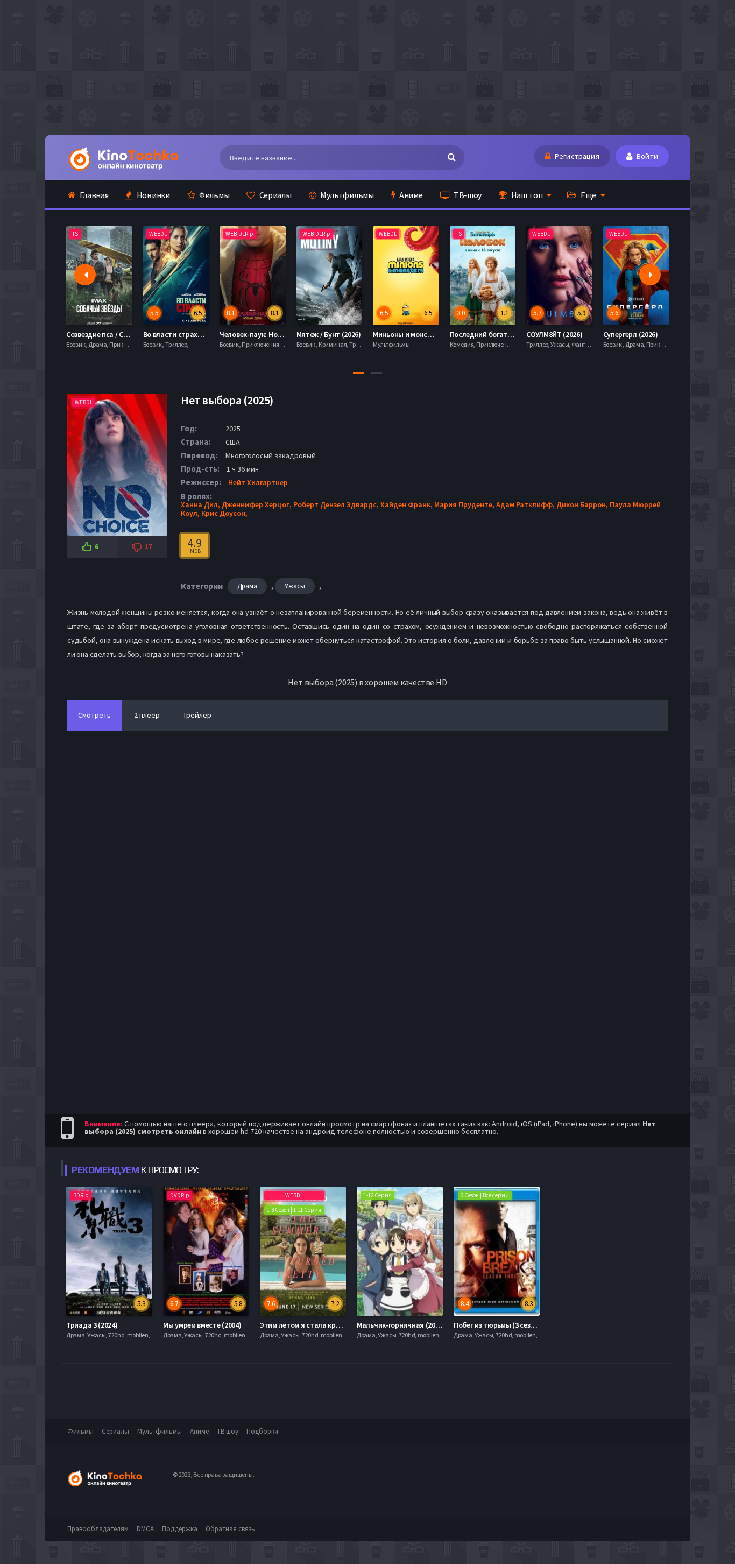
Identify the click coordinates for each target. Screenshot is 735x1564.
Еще (587, 195)
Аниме (410, 195)
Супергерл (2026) (554, 334)
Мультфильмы (346, 195)
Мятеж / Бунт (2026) (252, 334)
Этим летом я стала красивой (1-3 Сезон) (328, 1325)
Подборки (262, 1431)
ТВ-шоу (467, 195)
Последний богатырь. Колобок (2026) (435, 334)
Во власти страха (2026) (106, 334)
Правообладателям (98, 1528)
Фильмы (213, 195)
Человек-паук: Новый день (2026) (197, 334)
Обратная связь (230, 1528)
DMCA (145, 1528)
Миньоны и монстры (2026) (340, 334)
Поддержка (179, 1528)
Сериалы (275, 195)
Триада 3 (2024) (92, 1325)
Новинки (152, 195)
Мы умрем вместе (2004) (202, 1325)
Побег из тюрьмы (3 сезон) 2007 (505, 1325)
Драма (247, 586)
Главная (94, 195)
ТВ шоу (227, 1431)
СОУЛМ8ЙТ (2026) (478, 334)
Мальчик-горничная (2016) (401, 1325)
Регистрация (576, 156)
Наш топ (526, 195)
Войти (646, 156)
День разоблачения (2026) (646, 334)
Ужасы (295, 586)
